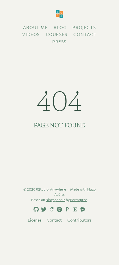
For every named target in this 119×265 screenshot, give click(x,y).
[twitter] (42, 209)
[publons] (66, 209)
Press (59, 41)
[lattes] (81, 209)
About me (35, 27)
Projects (84, 27)
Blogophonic (55, 200)
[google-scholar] (50, 209)
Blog (60, 27)
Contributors (79, 220)
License (34, 220)
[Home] (59, 14)
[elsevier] (74, 209)
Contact (84, 34)
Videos (31, 34)
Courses (57, 34)
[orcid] (58, 209)
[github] (35, 209)
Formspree (78, 200)
